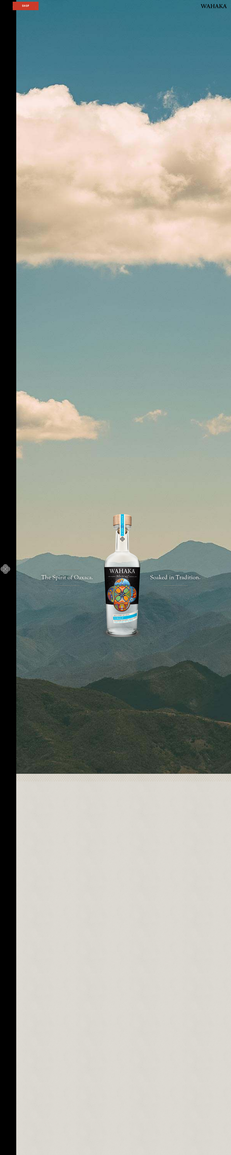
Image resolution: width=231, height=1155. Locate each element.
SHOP (25, 5)
